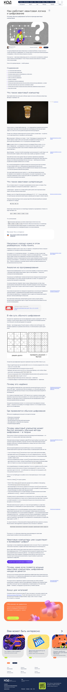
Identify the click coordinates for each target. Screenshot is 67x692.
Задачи (31, 1)
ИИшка (47, 1)
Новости (39, 1)
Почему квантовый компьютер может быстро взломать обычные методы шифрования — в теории (27, 82)
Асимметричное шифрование (55, 509)
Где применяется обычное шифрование (16, 81)
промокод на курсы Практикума (14, 595)
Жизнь (60, 4)
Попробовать (13, 618)
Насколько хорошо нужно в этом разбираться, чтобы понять (20, 74)
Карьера (52, 4)
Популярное (22, 4)
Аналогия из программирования (14, 75)
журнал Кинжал (6, 688)
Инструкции (26, 1)
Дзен (31, 688)
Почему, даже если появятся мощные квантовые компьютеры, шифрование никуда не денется (26, 86)
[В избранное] (49, 11)
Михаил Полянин (23, 668)
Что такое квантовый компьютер (14, 70)
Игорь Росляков (10, 668)
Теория (21, 1)
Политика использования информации (10, 685)
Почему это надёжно (12, 79)
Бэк (37, 4)
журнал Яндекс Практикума (8, 4)
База (35, 1)
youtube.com (56, 101)
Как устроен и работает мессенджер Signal (54, 581)
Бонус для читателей (12, 88)
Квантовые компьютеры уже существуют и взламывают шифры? (21, 84)
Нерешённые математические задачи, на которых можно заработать (55, 388)
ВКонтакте (23, 688)
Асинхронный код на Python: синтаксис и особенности (55, 291)
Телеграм (52, 1)
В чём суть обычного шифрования (14, 77)
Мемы (43, 1)
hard (40, 47)
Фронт (30, 4)
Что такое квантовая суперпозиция (15, 72)
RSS (34, 688)
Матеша (44, 4)
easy (6, 657)
